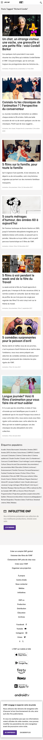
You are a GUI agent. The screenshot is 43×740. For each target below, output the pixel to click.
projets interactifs (33, 494)
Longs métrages (14, 485)
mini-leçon (33, 485)
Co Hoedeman (34, 459)
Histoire (14, 479)
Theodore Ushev (20, 500)
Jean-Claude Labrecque (29, 482)
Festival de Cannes (13, 473)
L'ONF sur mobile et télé (21, 649)
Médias (21, 588)
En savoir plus (25, 732)
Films (28, 473)
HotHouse (21, 479)
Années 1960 (32, 450)
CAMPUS (30, 453)
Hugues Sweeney (31, 479)
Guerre (8, 479)
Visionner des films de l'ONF (21, 555)
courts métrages (35, 461)
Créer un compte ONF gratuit (21, 551)
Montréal (4, 488)
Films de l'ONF (14, 476)
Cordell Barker (13, 461)
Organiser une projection (21, 568)
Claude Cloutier (14, 459)
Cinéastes (12, 456)
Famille (14, 470)
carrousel (4, 456)
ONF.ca (15, 491)
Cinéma (18, 456)
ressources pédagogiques (32, 497)
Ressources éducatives (15, 497)
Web (8, 503)
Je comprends (10, 732)
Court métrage (24, 461)
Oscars (21, 491)
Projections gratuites (20, 494)
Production (21, 604)
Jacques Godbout (14, 482)
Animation (23, 450)
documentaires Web (8, 467)
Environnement (6, 470)
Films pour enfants (26, 476)
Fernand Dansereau (31, 470)
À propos (21, 576)
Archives (13, 453)
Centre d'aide (21, 580)
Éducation (19, 467)
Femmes (21, 470)
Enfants (25, 467)
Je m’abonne (9, 527)
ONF (10, 491)
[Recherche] (41, 3)
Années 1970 (5, 453)
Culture (3, 464)
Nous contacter (21, 584)
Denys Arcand (11, 464)
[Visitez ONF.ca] (25, 2)
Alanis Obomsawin (13, 450)
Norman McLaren (20, 488)
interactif (4, 482)
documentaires (33, 464)
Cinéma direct (27, 456)
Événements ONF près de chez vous (21, 560)
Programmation (6, 494)
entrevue (32, 467)
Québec (3, 497)
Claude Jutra (24, 459)
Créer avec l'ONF (21, 564)
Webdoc (14, 503)
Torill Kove (29, 500)
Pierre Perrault (29, 491)
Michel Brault (24, 485)
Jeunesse (4, 485)
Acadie (3, 450)
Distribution (21, 609)
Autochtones (22, 453)
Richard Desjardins (7, 500)
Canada (36, 453)
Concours (4, 461)
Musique (10, 488)
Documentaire (22, 464)
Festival (3, 473)
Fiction (23, 473)
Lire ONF (7, 2)
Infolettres (21, 593)
